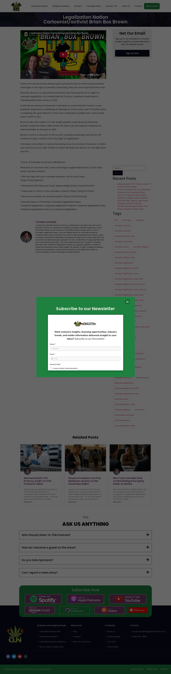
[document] (85, 337)
